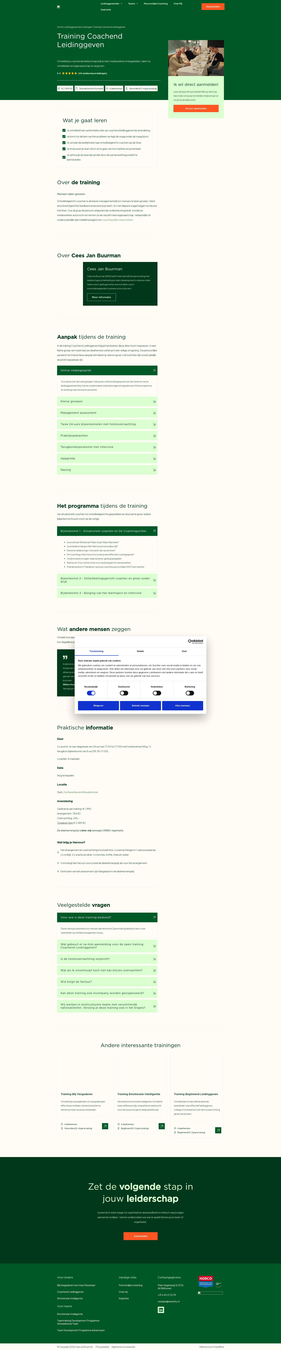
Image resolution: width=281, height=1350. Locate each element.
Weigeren (98, 705)
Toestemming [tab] (96, 651)
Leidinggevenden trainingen (78, 27)
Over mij (178, 3)
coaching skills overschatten (117, 219)
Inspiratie (106, 9)
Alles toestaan (182, 705)
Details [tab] (140, 651)
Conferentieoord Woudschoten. (81, 792)
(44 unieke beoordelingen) (92, 73)
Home (60, 27)
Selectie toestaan (140, 705)
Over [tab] (184, 651)
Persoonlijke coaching (156, 3)
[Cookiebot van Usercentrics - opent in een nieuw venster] (190, 641)
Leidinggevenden (110, 3)
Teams (131, 3)
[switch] (124, 693)
